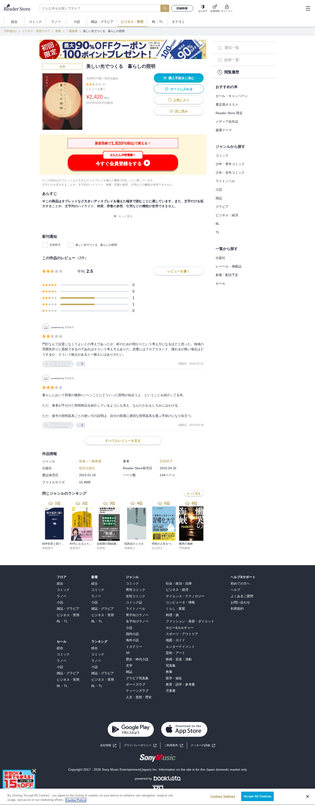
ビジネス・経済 (227, 215)
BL (218, 224)
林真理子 (75, 548)
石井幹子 (55, 245)
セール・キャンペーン (232, 96)
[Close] (308, 796)
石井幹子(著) (94, 78)
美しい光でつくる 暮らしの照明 (96, 245)
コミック (222, 155)
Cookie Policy (76, 800)
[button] (203, 745)
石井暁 (101, 548)
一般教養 (71, 31)
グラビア (222, 206)
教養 (58, 31)
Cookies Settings (223, 796)
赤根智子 (47, 548)
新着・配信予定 (227, 275)
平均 (81, 271)
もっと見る (125, 216)
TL (218, 232)
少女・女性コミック (230, 172)
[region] (157, 797)
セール (220, 283)
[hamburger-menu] (308, 8)
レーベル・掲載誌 (228, 266)
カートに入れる (181, 89)
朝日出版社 (111, 78)
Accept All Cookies (257, 796)
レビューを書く (96, 89)
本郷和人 (129, 548)
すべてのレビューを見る (123, 441)
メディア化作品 (227, 121)
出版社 (220, 258)
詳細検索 (182, 8)
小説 (219, 189)
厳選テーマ (224, 130)
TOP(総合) (10, 31)
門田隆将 (184, 548)
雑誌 (219, 198)
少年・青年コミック (230, 164)
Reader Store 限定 (229, 113)
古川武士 (157, 548)
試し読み (181, 111)
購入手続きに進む (181, 78)
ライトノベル (225, 181)
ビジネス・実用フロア (36, 31)
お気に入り (181, 100)
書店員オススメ (227, 104)
